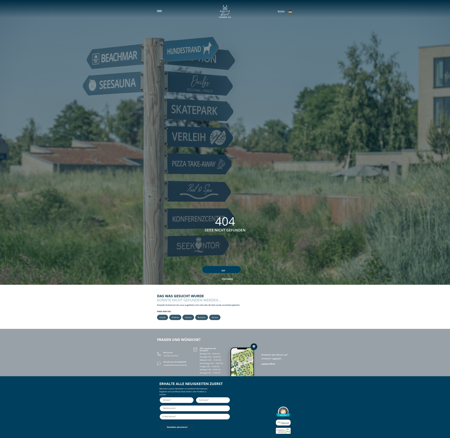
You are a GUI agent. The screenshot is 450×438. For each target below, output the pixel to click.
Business (202, 317)
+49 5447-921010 (170, 356)
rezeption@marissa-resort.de (175, 365)
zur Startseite (227, 271)
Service (215, 317)
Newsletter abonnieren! (177, 427)
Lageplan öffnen (268, 364)
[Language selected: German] (290, 11)
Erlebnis (175, 317)
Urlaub (162, 317)
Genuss (188, 317)
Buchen (281, 11)
